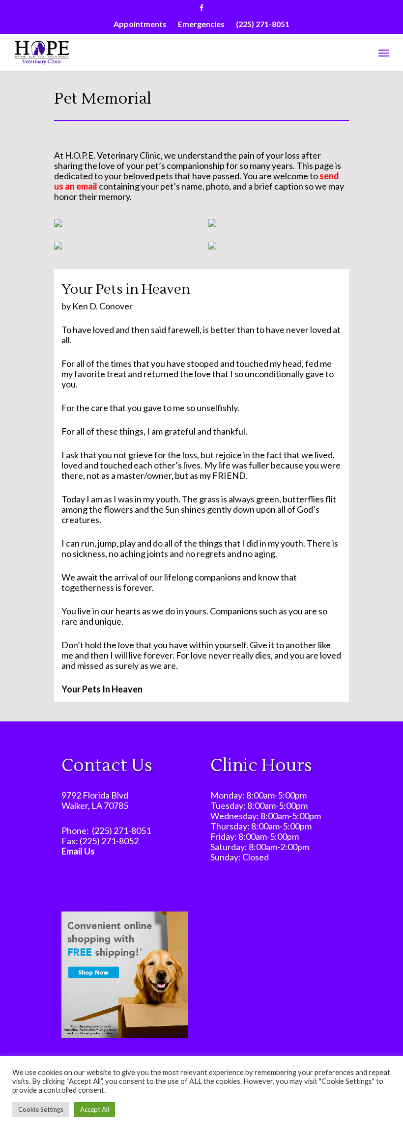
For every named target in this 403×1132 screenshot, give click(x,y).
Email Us (78, 851)
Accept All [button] (94, 1109)
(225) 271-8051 (121, 830)
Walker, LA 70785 (94, 805)
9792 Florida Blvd (94, 795)
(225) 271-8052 (109, 840)
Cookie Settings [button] (40, 1109)
